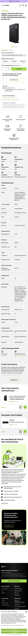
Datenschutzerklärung (22, 576)
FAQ (2, 590)
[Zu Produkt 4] (5, 407)
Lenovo (3, 13)
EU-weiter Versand (15, 1)
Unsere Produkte (18, 588)
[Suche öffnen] (20, 5)
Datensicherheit (4, 603)
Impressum (17, 608)
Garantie (3, 600)
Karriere (3, 592)
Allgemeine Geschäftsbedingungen (20, 601)
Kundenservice (4, 588)
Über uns (16, 592)
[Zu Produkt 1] (2, 407)
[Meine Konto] (26, 5)
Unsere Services (18, 590)
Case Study (17, 595)
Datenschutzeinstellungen (20, 606)
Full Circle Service (5, 605)
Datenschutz (17, 604)
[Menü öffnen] (2, 5)
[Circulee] (6, 5)
